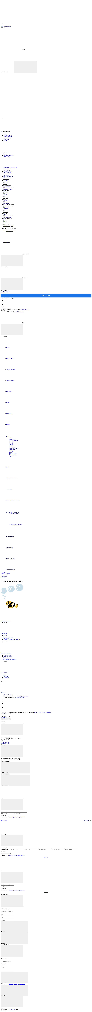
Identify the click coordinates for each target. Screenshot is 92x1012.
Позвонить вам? (4, 293)
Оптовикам (6, 175)
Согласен (3, 1010)
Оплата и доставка (8, 176)
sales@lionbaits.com (24, 309)
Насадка (8, 436)
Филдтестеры (6, 678)
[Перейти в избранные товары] (14, 118)
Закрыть (3, 721)
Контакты (5, 180)
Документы (6, 677)
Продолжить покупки (5, 718)
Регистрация (4, 820)
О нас (4, 675)
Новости (5, 676)
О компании (6, 179)
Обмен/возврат (7, 177)
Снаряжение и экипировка (12, 512)
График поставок (7, 656)
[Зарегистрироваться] (14, 23)
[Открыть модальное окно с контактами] (14, 12)
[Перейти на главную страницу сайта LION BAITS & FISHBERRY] (6, 26)
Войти (46, 857)
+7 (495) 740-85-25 (5, 291)
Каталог (5, 635)
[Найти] (25, 67)
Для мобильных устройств (9, 659)
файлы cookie (12, 1009)
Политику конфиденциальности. (17, 817)
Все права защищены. (45, 712)
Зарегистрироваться (5, 853)
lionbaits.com (37, 712)
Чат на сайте (46, 295)
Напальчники (9, 231)
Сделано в (3, 713)
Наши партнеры (7, 657)
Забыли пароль (87, 820)
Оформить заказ (4, 717)
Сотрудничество (7, 655)
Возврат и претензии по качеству (11, 639)
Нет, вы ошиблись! (5, 761)
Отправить (3, 815)
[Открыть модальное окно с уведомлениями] (14, 96)
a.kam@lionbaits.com (19, 311)
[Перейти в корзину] (14, 129)
